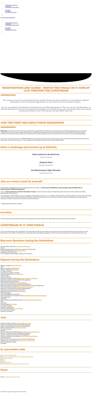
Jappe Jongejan (16, 265)
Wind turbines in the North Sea (12, 5)
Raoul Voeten (14, 270)
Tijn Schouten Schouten (25, 287)
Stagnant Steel (8, 6)
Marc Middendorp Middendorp (31, 300)
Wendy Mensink (17, 274)
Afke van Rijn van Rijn (23, 323)
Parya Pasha (13, 304)
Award (5, 15)
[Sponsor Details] (9, 355)
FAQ (4, 13)
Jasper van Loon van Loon (26, 340)
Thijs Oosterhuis (17, 308)
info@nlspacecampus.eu (12, 377)
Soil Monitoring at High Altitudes (12, 7)
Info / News (7, 9)
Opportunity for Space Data (11, 12)
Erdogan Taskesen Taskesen (28, 278)
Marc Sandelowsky (19, 327)
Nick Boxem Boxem (20, 282)
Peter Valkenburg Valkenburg (29, 332)
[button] (8, 95)
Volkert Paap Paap (19, 250)
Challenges (7, 4)
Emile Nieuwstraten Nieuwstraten (35, 295)
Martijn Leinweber (19, 291)
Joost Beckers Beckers (22, 246)
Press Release (8, 11)
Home (5, 2)
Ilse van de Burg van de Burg (28, 336)
